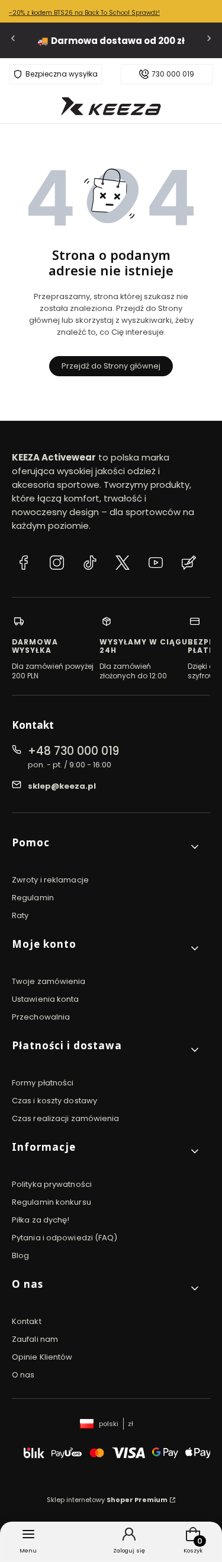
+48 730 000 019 (73, 751)
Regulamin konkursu (51, 1202)
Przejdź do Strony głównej (111, 366)
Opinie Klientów (42, 1357)
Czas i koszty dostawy (54, 1100)
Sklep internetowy (107, 1499)
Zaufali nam (35, 1339)
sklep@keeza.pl (62, 786)
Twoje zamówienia (49, 981)
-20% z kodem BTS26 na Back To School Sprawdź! (84, 12)
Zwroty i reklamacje (50, 879)
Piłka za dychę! (41, 1220)
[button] (106, 847)
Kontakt (26, 1321)
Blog (20, 1255)
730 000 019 (173, 74)
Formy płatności (43, 1082)
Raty (20, 915)
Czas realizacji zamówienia (66, 1118)
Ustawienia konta (45, 999)
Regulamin (33, 897)
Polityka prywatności (52, 1184)
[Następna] (209, 40)
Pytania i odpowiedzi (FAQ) (65, 1237)
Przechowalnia (41, 1017)
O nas (23, 1374)
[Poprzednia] (13, 40)
